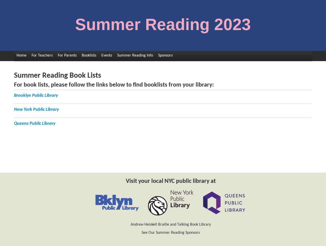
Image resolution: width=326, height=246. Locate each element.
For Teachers (42, 55)
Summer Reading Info (135, 55)
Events (106, 55)
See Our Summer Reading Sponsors (171, 233)
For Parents (67, 55)
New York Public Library (36, 109)
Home (21, 55)
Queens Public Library (34, 123)
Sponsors (165, 55)
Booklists (89, 55)
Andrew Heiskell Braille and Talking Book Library (171, 225)
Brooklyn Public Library (36, 95)
